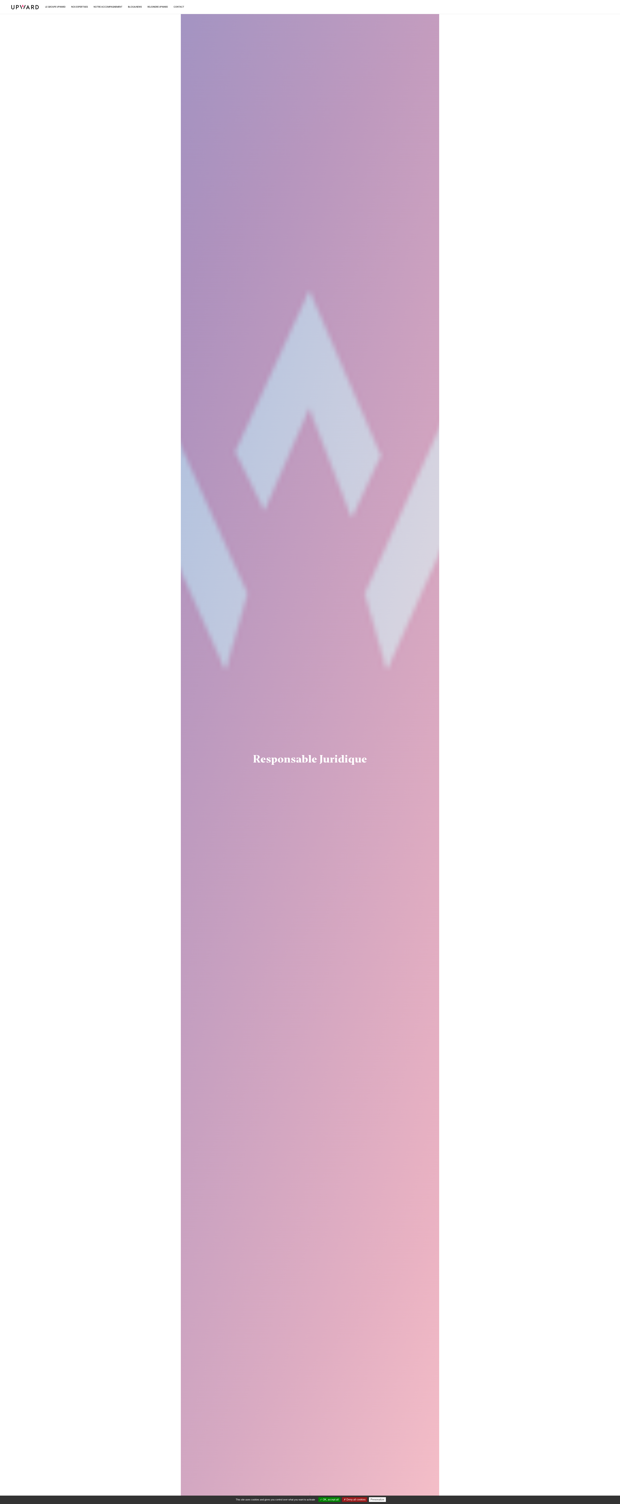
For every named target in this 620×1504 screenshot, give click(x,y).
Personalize (377, 1499)
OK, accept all (330, 1499)
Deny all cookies (356, 1499)
